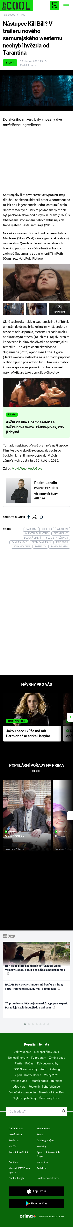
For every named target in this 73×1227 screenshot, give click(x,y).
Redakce (41, 1168)
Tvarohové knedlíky (51, 1092)
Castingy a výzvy (46, 1140)
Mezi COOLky (14, 836)
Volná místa (15, 1134)
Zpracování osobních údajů (48, 1154)
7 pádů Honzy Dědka (28, 1075)
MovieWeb (19, 468)
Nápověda (42, 1162)
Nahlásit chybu (17, 1178)
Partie (18, 1063)
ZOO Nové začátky (25, 1069)
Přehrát (13, 831)
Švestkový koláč (50, 1098)
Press (40, 1134)
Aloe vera (19, 1086)
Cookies (13, 1162)
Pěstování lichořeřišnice (44, 1086)
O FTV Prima (16, 1128)
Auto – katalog (50, 1069)
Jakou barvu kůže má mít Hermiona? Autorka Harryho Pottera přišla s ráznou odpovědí (28, 734)
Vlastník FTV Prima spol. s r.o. (19, 1170)
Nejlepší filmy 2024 (46, 1052)
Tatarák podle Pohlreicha (46, 1081)
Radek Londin (28, 65)
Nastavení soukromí (48, 1178)
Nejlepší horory (18, 1057)
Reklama (13, 1140)
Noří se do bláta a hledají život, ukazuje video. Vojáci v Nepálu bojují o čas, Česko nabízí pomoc (35, 967)
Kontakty (41, 1146)
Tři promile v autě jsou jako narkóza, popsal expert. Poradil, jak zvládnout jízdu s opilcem (36, 1005)
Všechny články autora (46, 496)
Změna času (57, 1057)
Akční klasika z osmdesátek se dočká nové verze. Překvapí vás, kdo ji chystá (35, 427)
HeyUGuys (35, 468)
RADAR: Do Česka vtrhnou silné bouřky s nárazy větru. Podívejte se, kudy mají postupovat (34, 986)
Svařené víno (19, 1081)
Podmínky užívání (18, 1152)
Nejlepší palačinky (24, 1098)
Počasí (29, 1063)
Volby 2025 (51, 1075)
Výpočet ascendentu (22, 1092)
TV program (38, 1057)
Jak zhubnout (22, 1052)
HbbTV (12, 1146)
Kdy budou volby (47, 1063)
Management (44, 1128)
